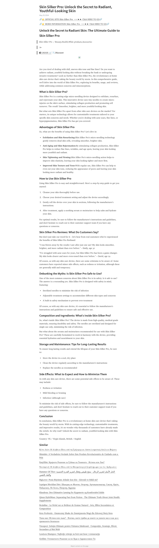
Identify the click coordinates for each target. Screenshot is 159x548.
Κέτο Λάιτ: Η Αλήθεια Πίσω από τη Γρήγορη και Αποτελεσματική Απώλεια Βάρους (78, 449)
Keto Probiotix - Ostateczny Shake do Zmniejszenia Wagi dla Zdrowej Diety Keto (76, 513)
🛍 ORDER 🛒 (45, 52)
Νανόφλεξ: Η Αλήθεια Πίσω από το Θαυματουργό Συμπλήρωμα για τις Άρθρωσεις (78, 467)
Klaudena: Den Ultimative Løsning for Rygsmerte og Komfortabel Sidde (71, 492)
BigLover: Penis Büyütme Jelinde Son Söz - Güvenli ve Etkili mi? (68, 479)
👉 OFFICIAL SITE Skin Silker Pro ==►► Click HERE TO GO (71, 19)
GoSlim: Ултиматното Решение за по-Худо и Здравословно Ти (67, 539)
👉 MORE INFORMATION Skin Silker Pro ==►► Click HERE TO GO (74, 24)
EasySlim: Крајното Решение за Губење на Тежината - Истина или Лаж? (72, 462)
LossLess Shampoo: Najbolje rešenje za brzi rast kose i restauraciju (69, 534)
